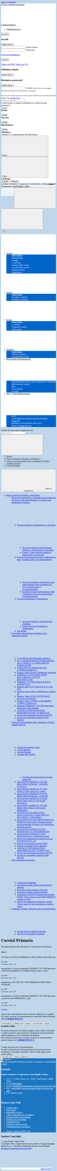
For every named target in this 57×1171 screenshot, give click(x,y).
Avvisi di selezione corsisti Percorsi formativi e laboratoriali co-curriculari (37, 549)
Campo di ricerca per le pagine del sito (17, 430)
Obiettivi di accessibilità (16, 1119)
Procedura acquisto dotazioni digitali (32, 892)
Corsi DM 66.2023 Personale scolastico (33, 658)
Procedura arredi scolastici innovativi (32, 890)
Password (30, 50)
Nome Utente (31, 47)
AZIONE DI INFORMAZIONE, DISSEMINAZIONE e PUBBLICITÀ (33, 711)
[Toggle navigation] (22, 218)
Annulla (5, 181)
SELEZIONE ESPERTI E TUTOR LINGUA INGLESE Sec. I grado (32, 790)
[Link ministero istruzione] (13, 4)
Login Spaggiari (14, 98)
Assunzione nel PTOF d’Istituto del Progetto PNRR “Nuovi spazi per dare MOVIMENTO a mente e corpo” (36, 896)
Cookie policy (12, 1108)
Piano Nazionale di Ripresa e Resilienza (23, 459)
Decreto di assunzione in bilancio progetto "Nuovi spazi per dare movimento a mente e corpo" (35, 904)
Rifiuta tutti (22, 1024)
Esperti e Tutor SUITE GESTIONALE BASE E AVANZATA (33, 697)
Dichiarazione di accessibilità (18, 1117)
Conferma (14, 181)
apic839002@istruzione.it (33, 1086)
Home (9, 456)
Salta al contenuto (8, 2)
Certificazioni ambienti (26, 883)
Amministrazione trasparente (18, 1127)
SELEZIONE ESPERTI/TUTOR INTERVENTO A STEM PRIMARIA (33, 830)
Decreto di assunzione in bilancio (31, 934)
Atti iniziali (21, 631)
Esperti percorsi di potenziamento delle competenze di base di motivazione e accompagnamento (38, 594)
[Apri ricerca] (35, 198)
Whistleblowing (13, 1122)
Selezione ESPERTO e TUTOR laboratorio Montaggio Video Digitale (35, 707)
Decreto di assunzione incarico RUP (32, 843)
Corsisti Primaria (24, 752)
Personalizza (7, 1024)
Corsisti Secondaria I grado (28, 747)
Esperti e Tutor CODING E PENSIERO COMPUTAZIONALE (34, 702)
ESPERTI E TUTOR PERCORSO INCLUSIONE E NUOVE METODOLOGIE (32, 677)
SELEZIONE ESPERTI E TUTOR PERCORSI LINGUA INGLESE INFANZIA (32, 800)
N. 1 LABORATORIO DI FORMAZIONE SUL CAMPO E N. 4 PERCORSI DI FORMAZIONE (35, 663)
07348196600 (16, 1084)
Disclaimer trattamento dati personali (16, 1148)
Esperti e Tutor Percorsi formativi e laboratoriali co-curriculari (36, 553)
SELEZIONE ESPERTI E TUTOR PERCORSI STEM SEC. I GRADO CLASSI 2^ (32, 784)
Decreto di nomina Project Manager (32, 846)
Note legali (11, 1110)
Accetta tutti (41, 1024)
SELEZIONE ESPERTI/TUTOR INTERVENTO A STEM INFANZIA (33, 835)
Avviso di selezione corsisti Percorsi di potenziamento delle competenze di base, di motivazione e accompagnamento (38, 585)
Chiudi (4, 115)
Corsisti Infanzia (24, 750)
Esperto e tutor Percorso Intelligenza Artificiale (36, 672)
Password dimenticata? (10, 55)
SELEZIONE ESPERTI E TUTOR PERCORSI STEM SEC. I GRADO (32, 795)
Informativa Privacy (14, 1112)
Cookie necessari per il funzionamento (17, 1047)
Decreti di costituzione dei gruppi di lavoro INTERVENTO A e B (35, 840)
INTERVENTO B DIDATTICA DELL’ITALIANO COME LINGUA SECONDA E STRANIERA (33, 815)
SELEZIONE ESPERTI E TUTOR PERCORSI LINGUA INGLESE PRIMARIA (32, 807)
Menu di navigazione (38, 490)
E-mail (29, 88)
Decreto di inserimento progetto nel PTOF (34, 715)
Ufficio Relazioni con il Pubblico (20, 1115)
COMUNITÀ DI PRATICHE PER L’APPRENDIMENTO (32, 669)
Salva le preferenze (21, 1057)
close (4, 231)
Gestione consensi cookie (17, 1124)
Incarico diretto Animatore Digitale (31, 931)
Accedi (4, 34)
